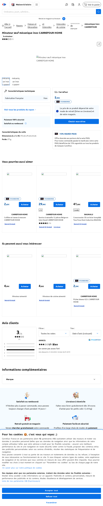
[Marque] (94, 379)
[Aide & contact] (66, 4)
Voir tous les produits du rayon (19, 109)
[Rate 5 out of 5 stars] (10, 39)
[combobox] (51, 11)
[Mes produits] (72, 4)
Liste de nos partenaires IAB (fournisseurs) (21, 481)
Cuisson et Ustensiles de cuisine (47, 25)
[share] (99, 44)
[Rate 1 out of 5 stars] (3, 39)
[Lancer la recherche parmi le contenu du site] (98, 11)
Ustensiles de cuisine (61, 25)
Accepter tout (51, 490)
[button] (36, 4)
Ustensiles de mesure (75, 25)
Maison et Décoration (32, 25)
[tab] (6, 81)
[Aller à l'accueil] (4, 4)
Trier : (72, 328)
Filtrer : (41, 328)
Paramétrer (51, 502)
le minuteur (8, 36)
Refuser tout (51, 496)
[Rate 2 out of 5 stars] (5, 39)
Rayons (19, 25)
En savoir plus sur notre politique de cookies (22, 468)
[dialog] (51, 468)
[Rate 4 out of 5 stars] (9, 39)
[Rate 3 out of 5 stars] (7, 39)
